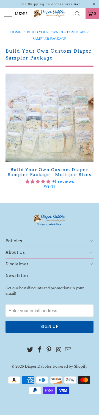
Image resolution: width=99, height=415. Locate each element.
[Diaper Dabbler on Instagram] (59, 350)
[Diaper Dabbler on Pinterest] (49, 350)
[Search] (79, 13)
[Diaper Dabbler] (49, 13)
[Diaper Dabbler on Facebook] (39, 350)
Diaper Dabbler (38, 366)
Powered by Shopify (70, 366)
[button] (37, 181)
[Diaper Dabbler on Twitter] (30, 350)
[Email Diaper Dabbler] (68, 350)
